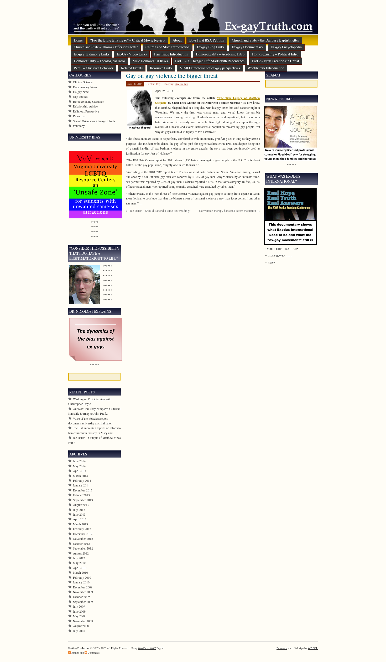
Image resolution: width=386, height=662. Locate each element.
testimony (79, 126)
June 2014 (79, 461)
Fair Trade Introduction (171, 54)
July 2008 (79, 631)
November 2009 (83, 592)
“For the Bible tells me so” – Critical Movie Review (127, 40)
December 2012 (82, 534)
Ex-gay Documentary (247, 46)
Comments (94, 652)
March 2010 (80, 572)
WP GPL (313, 648)
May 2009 (79, 616)
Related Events (132, 67)
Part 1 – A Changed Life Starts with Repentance (209, 60)
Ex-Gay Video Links (132, 54)
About (177, 40)
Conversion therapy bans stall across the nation (227, 211)
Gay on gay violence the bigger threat (171, 75)
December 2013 (82, 490)
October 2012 (81, 544)
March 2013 (80, 524)
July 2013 (79, 510)
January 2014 (81, 485)
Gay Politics (181, 84)
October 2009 (81, 597)
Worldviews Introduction (266, 67)
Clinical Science (82, 82)
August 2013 (81, 505)
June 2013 (79, 514)
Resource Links (161, 67)
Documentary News (85, 87)
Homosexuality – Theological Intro (99, 60)
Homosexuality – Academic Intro (220, 54)
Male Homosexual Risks (150, 60)
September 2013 (83, 500)
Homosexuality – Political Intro (275, 54)
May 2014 (79, 466)
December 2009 (82, 587)
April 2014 (79, 471)
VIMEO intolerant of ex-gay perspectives (210, 67)
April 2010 (79, 568)
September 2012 (83, 548)
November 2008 (83, 621)
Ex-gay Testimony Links (91, 54)
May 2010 (79, 563)
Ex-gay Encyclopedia (286, 46)
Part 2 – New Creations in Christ (275, 60)
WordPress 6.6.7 (147, 648)
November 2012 (83, 539)
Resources (79, 116)
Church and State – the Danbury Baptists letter (265, 40)
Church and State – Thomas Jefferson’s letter (106, 46)
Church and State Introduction (167, 46)
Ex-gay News (81, 92)
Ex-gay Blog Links (210, 46)
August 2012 (81, 553)
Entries (75, 652)
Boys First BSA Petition (206, 40)
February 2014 (82, 481)
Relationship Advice (85, 106)
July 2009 (79, 606)
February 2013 (82, 529)
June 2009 (79, 611)
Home (78, 40)
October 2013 (81, 495)
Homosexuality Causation (88, 102)
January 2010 (81, 582)
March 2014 (80, 476)
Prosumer (282, 648)
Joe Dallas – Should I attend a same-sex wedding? (160, 211)
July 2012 (79, 558)
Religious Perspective (86, 111)
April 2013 (79, 519)
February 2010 (82, 577)
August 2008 (81, 626)
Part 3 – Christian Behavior (93, 67)
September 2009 (83, 602)
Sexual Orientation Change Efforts (94, 121)
